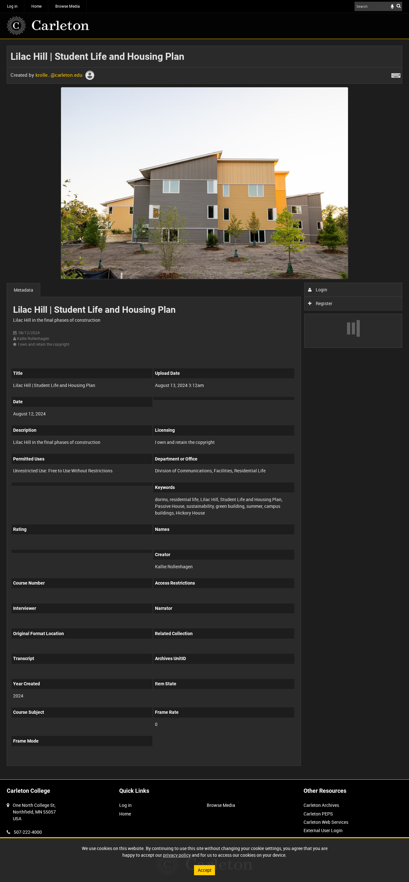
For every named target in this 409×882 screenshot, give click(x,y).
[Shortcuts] (395, 74)
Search (399, 6)
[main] (204, 409)
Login (321, 290)
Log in (12, 6)
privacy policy (177, 855)
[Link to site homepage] (48, 25)
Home (36, 6)
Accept (205, 870)
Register (323, 303)
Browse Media (67, 6)
